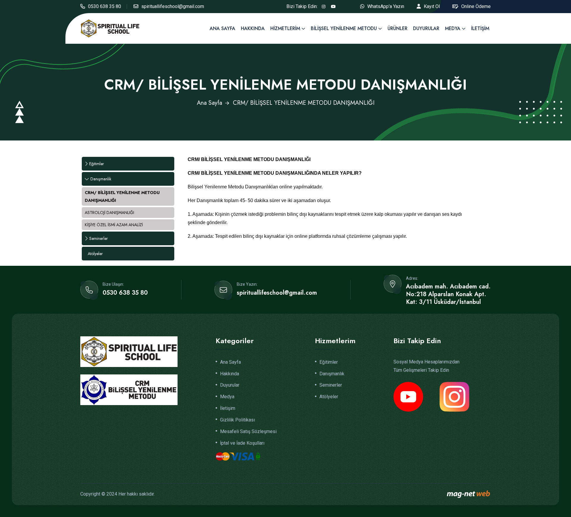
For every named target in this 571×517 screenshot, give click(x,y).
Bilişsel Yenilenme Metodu (344, 28)
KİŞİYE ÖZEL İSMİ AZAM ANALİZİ (114, 225)
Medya (452, 28)
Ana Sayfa (222, 28)
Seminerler (98, 238)
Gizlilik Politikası (237, 420)
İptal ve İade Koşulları (242, 443)
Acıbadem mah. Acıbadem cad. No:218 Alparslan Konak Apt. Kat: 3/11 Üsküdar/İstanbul (448, 294)
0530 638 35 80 (104, 6)
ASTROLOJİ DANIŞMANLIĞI (109, 212)
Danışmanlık (100, 179)
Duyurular (426, 28)
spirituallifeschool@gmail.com (172, 6)
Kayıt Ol (432, 6)
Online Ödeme (476, 6)
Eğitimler (96, 164)
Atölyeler (95, 254)
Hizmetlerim (285, 28)
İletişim (480, 28)
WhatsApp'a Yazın (385, 6)
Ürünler (397, 28)
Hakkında (253, 28)
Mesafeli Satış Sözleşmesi (248, 431)
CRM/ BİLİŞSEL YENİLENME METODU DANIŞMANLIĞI (122, 196)
